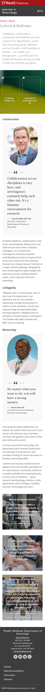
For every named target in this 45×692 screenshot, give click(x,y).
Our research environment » (22, 523)
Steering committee (9, 99)
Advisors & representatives (30, 100)
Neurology (9, 12)
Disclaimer (8, 679)
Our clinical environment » (22, 565)
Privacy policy (9, 675)
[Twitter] (29, 657)
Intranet (7, 666)
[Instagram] (20, 657)
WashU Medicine (22, 637)
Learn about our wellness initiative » (22, 614)
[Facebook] (15, 657)
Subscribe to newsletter (14, 670)
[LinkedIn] (25, 657)
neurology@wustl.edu (22, 651)
